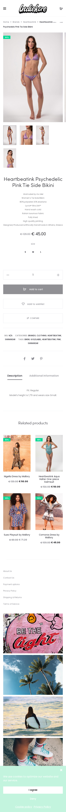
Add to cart (36, 289)
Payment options (11, 584)
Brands (16, 22)
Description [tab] (14, 376)
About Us (7, 571)
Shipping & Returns (12, 597)
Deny (33, 798)
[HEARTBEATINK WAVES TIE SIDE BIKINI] (59, 22)
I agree (33, 790)
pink (59, 339)
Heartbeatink (29, 22)
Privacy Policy (42, 807)
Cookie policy (23, 807)
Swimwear (10, 339)
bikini (27, 339)
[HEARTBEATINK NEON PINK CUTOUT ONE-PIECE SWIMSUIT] (54, 22)
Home (6, 22)
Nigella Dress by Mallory (17, 476)
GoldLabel (36, 339)
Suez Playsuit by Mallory (17, 534)
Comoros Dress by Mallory (49, 536)
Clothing (42, 335)
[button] (61, 769)
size (33, 244)
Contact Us (8, 577)
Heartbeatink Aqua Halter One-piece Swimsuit (49, 479)
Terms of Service (11, 604)
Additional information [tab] (44, 376)
